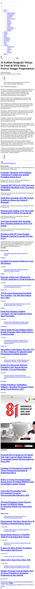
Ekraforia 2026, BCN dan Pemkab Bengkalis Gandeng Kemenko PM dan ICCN (17, 236)
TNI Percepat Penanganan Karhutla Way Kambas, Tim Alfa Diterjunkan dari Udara (16, 295)
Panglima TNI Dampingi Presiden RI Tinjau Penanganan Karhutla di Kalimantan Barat (16, 470)
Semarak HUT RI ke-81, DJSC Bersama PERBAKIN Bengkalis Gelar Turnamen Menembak (17, 187)
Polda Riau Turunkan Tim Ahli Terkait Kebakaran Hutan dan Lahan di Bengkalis (17, 200)
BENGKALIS (11, 14)
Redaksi (10, 581)
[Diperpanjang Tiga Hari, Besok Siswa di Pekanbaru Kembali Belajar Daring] (17, 517)
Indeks (5, 54)
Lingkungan (7, 39)
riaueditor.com (12, 584)
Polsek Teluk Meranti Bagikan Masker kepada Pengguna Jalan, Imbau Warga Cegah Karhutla (17, 332)
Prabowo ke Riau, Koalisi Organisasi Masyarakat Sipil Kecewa (16, 549)
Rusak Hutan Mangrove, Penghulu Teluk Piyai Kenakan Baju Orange (15, 536)
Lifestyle (9, 49)
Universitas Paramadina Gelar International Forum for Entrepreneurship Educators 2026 (15, 493)
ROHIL (9, 23)
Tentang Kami (4, 581)
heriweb (3, 586)
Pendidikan (7, 38)
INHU (8, 26)
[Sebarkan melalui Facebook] (4, 76)
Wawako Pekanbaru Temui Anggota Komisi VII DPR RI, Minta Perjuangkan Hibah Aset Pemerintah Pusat (16, 505)
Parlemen (9, 52)
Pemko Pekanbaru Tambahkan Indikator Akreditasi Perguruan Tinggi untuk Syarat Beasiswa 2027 (17, 387)
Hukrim (6, 33)
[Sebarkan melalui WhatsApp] (4, 79)
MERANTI (10, 29)
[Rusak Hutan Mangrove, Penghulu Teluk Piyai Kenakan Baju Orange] (17, 531)
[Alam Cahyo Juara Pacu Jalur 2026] (13, 556)
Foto (5, 42)
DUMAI (9, 17)
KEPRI (9, 30)
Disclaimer (18, 581)
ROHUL (9, 21)
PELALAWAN (11, 19)
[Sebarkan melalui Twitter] (4, 78)
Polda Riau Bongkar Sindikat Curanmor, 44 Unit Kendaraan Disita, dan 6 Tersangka (16, 313)
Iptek (5, 36)
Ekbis (5, 35)
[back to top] (1, 587)
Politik (5, 32)
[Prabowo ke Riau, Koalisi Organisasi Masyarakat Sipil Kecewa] (17, 544)
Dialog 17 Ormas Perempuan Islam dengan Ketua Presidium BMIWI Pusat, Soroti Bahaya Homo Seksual (17, 481)
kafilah (11, 163)
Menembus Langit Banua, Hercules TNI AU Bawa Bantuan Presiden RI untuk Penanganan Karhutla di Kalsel (17, 351)
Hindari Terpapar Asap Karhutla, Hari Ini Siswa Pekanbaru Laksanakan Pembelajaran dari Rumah (17, 573)
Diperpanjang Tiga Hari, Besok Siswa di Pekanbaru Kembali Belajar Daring (17, 522)
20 (1, 163)
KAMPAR (10, 16)
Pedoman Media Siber (27, 581)
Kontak (2, 583)
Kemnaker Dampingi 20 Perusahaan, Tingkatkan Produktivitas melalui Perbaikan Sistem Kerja (16, 174)
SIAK (8, 20)
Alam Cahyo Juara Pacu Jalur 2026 (15, 560)
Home (5, 10)
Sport (8, 51)
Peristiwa (3, 257)
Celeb (8, 48)
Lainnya (6, 45)
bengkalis (4, 163)
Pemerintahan (10, 46)
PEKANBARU (11, 13)
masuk (14, 163)
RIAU (5, 11)
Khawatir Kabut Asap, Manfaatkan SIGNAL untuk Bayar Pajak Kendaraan (17, 278)
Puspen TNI (4, 289)
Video (5, 43)
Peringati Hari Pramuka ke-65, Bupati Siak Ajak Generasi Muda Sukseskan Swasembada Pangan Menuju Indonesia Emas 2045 (17, 458)
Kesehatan (6, 40)
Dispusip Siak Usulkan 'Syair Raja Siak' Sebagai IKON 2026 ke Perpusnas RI (17, 212)
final (8, 163)
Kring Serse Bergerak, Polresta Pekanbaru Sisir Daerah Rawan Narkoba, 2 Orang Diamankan (14, 367)
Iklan (14, 581)
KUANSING (10, 27)
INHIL (9, 24)
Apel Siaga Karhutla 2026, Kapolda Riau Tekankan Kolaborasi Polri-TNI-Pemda (17, 223)
